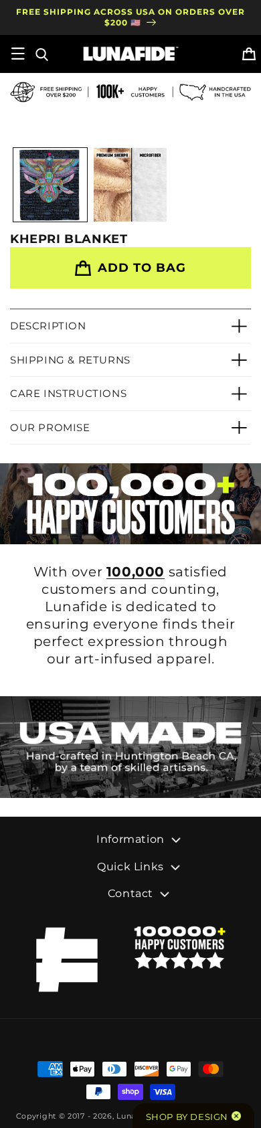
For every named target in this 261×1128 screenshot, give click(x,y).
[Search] (40, 53)
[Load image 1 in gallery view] (50, 185)
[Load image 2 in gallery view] (130, 185)
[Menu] (18, 53)
